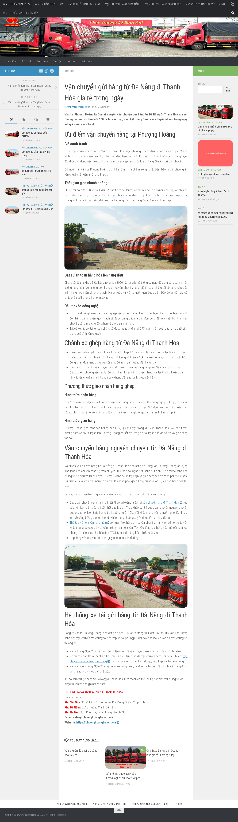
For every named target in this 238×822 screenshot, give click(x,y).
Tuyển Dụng (86, 61)
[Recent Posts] (11, 119)
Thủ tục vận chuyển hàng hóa (88, 522)
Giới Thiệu (26, 61)
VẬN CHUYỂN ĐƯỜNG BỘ (16, 4)
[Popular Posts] (23, 119)
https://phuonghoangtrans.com (96, 722)
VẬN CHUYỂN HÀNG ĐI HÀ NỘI (84, 4)
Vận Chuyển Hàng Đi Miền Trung (150, 803)
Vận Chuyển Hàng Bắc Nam (71, 803)
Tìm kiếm (202, 83)
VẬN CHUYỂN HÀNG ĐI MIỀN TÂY (20, 13)
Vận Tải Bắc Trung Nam (209, 170)
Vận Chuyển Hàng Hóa (33, 167)
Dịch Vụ (41, 61)
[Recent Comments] (36, 119)
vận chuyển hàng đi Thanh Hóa (161, 502)
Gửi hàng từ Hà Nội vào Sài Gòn (37, 208)
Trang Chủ (11, 61)
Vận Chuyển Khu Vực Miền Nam (37, 129)
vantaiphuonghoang (78, 107)
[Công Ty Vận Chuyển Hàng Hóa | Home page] (12, 21)
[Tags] (48, 119)
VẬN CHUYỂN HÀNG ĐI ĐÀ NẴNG (122, 4)
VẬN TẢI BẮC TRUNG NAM (48, 4)
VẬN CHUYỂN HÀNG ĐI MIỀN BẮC (163, 4)
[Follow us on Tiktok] (46, 71)
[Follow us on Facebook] (52, 71)
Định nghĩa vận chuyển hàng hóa (214, 174)
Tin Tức (57, 61)
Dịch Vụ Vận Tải (205, 122)
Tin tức (69, 71)
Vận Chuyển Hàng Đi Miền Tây (109, 803)
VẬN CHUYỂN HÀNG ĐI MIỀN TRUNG (205, 4)
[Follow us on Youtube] (41, 71)
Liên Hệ (71, 61)
